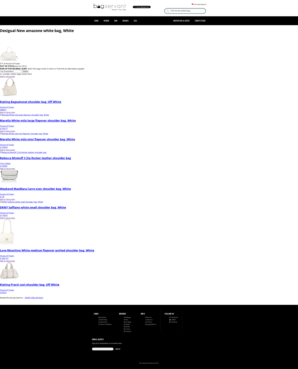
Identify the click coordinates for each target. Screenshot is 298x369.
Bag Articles (102, 317)
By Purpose (127, 331)
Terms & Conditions (105, 324)
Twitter (173, 320)
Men (115, 20)
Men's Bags (127, 322)
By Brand (127, 327)
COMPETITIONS (200, 20)
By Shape (127, 324)
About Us (148, 317)
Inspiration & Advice (181, 20)
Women (106, 20)
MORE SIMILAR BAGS (34, 297)
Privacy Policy (102, 322)
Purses (126, 320)
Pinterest (174, 322)
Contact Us (148, 320)
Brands (126, 20)
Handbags (127, 317)
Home (96, 20)
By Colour (127, 329)
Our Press (148, 322)
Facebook (174, 317)
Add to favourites (7, 76)
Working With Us (150, 324)
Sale (135, 20)
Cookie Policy (102, 320)
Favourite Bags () (200, 4)
